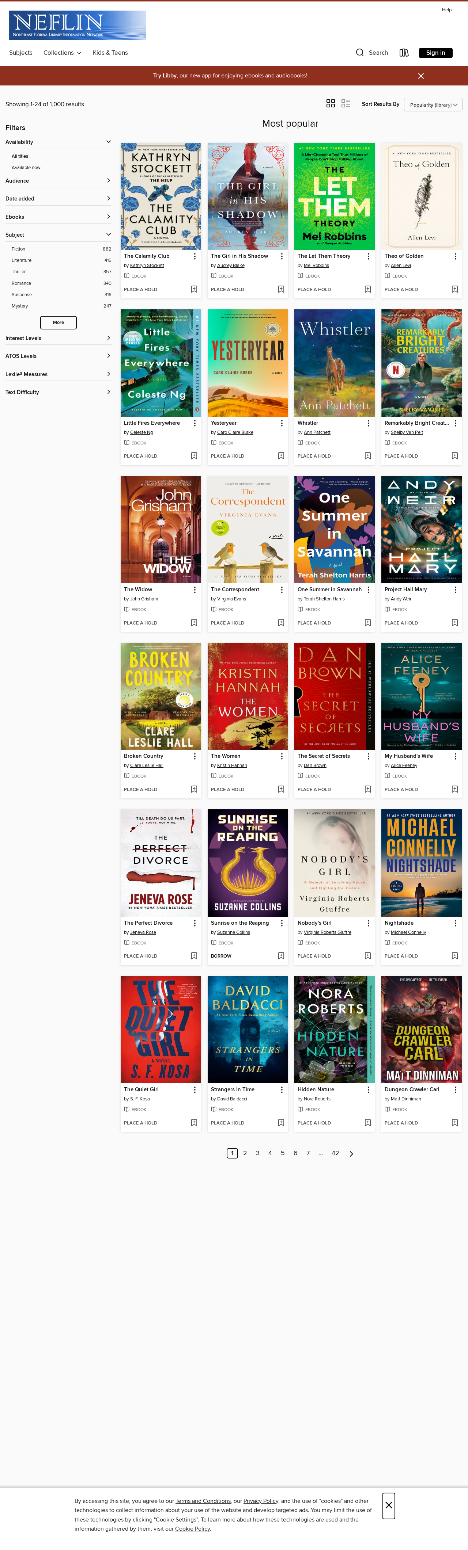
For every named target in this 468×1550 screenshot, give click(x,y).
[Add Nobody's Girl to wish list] (367, 956)
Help (447, 10)
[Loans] (404, 54)
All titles (20, 156)
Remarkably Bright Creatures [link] (418, 423)
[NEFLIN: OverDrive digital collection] (78, 25)
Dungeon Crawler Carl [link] (412, 1090)
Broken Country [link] (143, 756)
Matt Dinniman (406, 1099)
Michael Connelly (408, 932)
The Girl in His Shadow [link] (239, 256)
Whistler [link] (308, 423)
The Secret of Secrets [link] (324, 756)
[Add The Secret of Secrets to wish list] (367, 790)
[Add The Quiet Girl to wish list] (194, 1123)
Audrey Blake (231, 265)
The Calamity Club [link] (147, 256)
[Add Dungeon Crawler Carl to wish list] (454, 1123)
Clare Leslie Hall (146, 765)
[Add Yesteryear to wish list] (281, 456)
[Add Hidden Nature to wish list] (367, 1123)
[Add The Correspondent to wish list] (281, 623)
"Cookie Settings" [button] (176, 1519)
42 (335, 1153)
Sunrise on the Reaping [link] (240, 923)
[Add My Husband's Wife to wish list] (454, 790)
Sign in (435, 53)
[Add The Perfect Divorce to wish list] (194, 956)
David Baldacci (232, 1099)
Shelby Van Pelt (407, 432)
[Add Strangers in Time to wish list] (281, 1123)
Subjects (21, 53)
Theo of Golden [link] (404, 256)
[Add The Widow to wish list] (194, 623)
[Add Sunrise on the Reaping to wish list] (281, 956)
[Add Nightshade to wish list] (454, 956)
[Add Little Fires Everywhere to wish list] (194, 456)
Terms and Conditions (203, 1501)
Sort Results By (381, 104)
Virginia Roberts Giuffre (327, 932)
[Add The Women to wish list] (281, 790)
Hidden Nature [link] (316, 1090)
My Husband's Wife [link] (409, 756)
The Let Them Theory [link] (324, 256)
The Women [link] (226, 756)
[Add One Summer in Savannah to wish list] (367, 623)
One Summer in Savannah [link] (330, 590)
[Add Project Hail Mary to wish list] (454, 623)
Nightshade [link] (399, 923)
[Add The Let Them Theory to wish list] (367, 290)
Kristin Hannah (232, 765)
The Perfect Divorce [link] (148, 923)
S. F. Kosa (140, 1099)
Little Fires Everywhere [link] (152, 423)
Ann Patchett (317, 432)
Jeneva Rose (143, 932)
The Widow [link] (138, 590)
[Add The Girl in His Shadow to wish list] (281, 290)
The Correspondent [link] (235, 590)
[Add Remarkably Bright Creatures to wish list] (454, 456)
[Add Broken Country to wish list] (194, 790)
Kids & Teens (110, 53)
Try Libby (165, 76)
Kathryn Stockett (147, 265)
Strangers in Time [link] (232, 1090)
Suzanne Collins (233, 932)
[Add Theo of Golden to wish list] (454, 290)
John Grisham (144, 599)
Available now (26, 168)
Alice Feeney (404, 765)
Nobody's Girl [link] (315, 923)
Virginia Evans (231, 599)
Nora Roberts (317, 1099)
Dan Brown (315, 765)
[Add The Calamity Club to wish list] (194, 290)
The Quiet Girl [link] (141, 1090)
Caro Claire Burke (235, 432)
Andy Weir (401, 599)
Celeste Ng (141, 432)
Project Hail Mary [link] (406, 590)
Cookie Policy (192, 1528)
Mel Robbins (316, 265)
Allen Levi (401, 265)
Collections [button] (60, 53)
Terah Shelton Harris (324, 599)
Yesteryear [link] (224, 423)
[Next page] (351, 1153)
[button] (371, 54)
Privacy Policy (261, 1501)
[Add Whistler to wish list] (367, 456)
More (58, 323)
